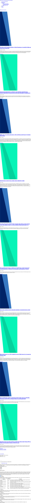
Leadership (3, 5)
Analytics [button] (1, 494)
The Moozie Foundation (6, 4)
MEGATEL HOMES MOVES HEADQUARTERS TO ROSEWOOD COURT (15, 309)
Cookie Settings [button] (2, 466)
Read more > (1, 98)
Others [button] (1, 500)
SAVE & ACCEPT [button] (2, 502)
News (2, 6)
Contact (2, 7)
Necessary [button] (1, 475)
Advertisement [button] (1, 497)
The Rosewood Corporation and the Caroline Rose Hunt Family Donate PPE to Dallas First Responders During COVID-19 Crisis (15, 442)
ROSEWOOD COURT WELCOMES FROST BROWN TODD (12, 180)
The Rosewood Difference (5, 1)
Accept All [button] (5, 466)
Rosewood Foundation (5, 3)
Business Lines (3, 2)
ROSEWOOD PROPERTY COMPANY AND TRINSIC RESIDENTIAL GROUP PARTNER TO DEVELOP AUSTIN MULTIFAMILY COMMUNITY (15, 92)
